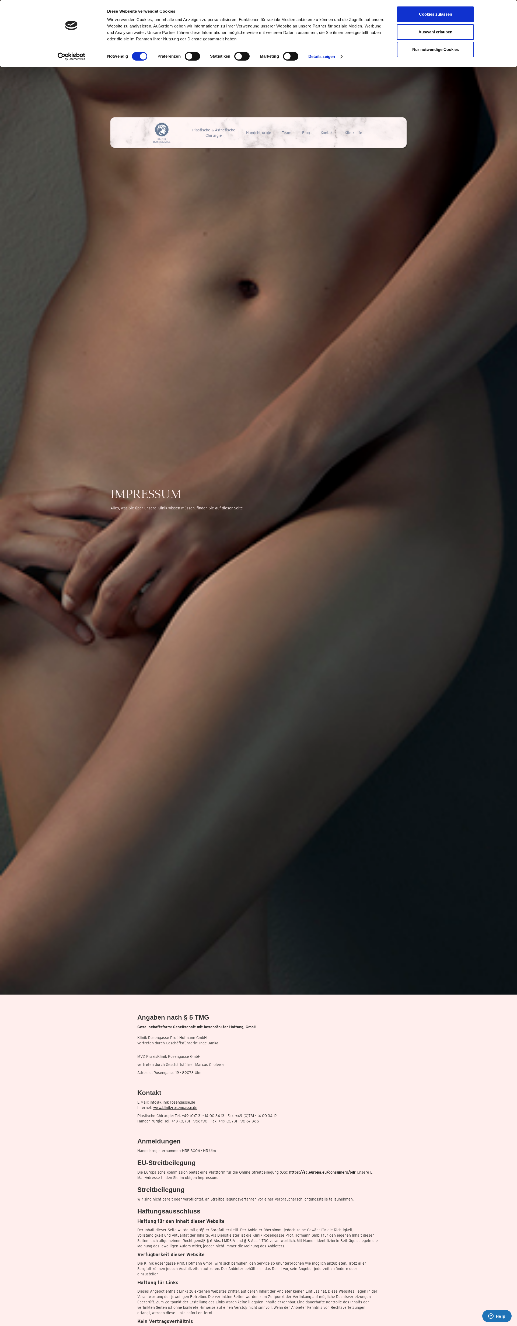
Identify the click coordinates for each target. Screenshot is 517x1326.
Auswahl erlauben (435, 32)
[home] (162, 132)
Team (286, 133)
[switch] (192, 56)
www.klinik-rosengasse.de (175, 1107)
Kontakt (327, 133)
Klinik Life (353, 133)
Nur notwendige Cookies (435, 49)
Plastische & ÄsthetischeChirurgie (213, 133)
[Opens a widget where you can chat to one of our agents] (497, 1316)
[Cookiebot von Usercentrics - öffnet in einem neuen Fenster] (71, 57)
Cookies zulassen (435, 14)
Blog (306, 133)
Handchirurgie (258, 133)
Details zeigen (321, 56)
